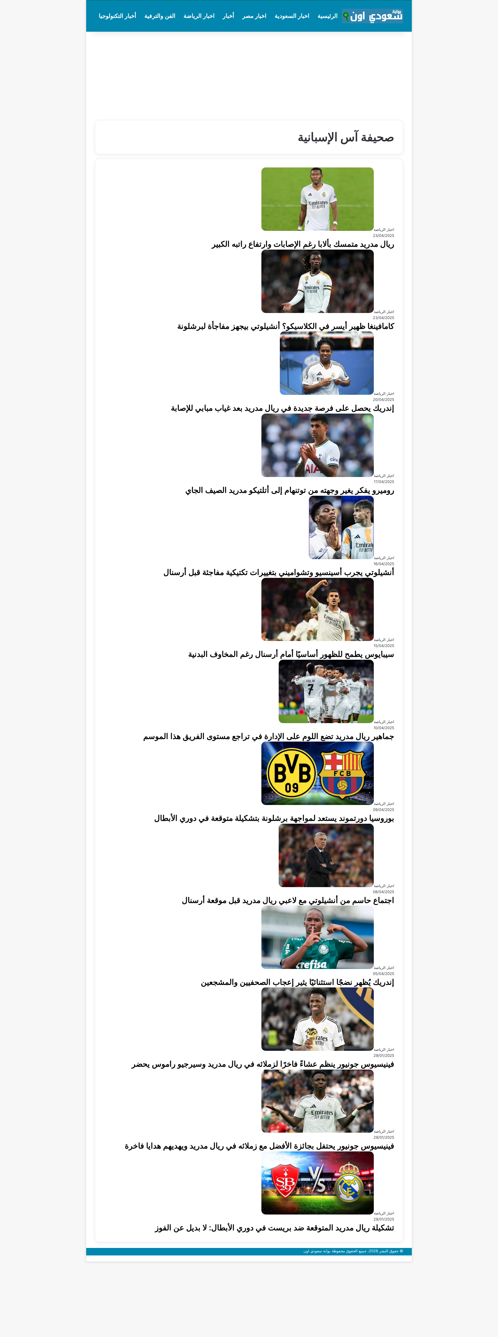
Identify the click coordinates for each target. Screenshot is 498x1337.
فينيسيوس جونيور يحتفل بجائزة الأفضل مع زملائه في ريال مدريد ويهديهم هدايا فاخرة (259, 1146)
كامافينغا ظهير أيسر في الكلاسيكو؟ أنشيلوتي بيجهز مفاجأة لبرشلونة (285, 326)
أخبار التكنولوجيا (117, 16)
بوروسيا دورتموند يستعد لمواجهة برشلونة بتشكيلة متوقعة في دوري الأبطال (274, 818)
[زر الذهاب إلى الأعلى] (410, 1258)
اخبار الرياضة (199, 16)
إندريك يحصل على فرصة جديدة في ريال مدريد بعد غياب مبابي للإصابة (282, 408)
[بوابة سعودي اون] (372, 16)
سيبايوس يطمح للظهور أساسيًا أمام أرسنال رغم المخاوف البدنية (291, 654)
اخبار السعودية (292, 16)
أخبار (228, 16)
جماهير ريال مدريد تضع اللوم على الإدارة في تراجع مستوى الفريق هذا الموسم (268, 736)
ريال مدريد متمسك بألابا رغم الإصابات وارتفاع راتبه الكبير (303, 244)
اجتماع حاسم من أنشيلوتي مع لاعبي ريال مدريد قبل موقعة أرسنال (288, 900)
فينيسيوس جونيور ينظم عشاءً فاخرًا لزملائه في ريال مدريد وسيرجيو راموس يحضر (263, 1064)
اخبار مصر (254, 16)
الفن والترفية (160, 16)
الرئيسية (328, 16)
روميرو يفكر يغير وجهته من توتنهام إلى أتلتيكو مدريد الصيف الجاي (289, 490)
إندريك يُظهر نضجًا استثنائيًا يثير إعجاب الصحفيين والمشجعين (297, 982)
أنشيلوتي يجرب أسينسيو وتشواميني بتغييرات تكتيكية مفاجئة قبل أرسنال (278, 572)
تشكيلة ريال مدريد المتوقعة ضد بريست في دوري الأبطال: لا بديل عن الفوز (274, 1227)
